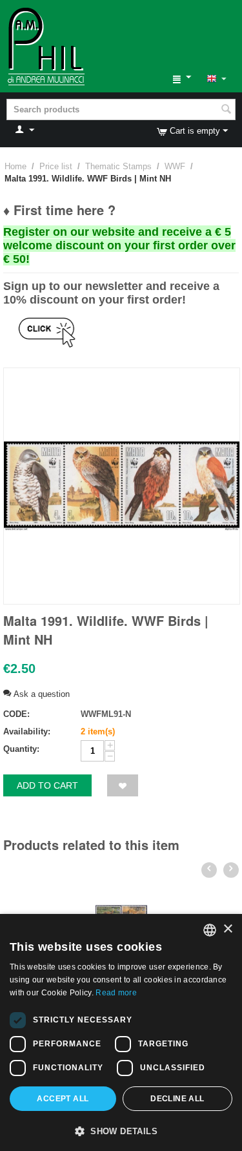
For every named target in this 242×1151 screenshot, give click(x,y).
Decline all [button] (177, 1098)
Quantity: (21, 749)
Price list (55, 166)
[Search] (225, 110)
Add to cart (47, 785)
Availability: (26, 731)
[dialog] (121, 1032)
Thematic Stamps (118, 166)
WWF (175, 166)
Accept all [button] (62, 1098)
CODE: (16, 714)
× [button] (227, 929)
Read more (116, 992)
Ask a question (40, 694)
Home (15, 166)
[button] (121, 1130)
